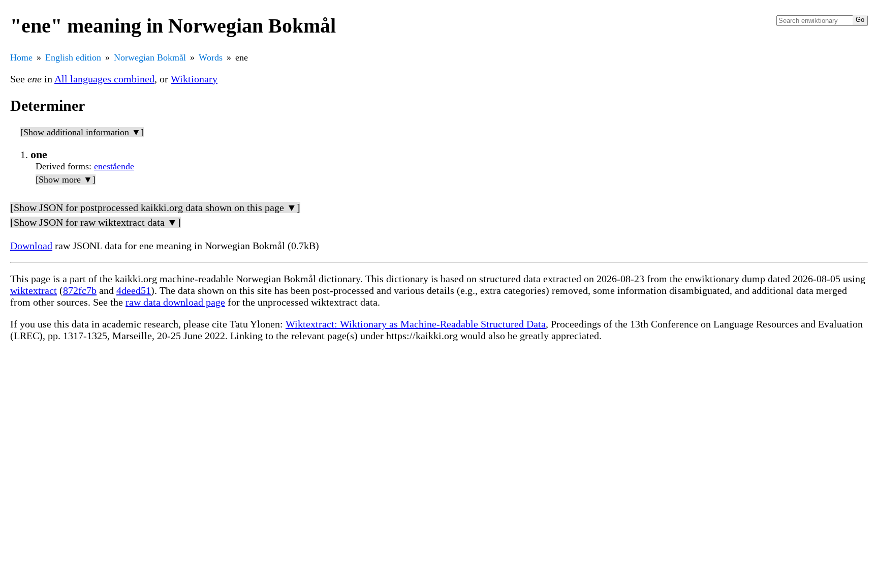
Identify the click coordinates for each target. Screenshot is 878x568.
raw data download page (175, 302)
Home (21, 57)
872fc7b (80, 290)
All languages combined (104, 78)
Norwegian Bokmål (150, 57)
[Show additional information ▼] (82, 132)
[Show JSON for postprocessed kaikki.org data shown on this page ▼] (155, 207)
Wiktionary (194, 78)
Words (211, 57)
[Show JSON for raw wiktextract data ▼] (95, 222)
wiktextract (33, 290)
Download (31, 245)
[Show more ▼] (66, 179)
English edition (73, 57)
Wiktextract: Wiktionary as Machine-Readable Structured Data (416, 324)
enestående (114, 166)
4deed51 (133, 290)
